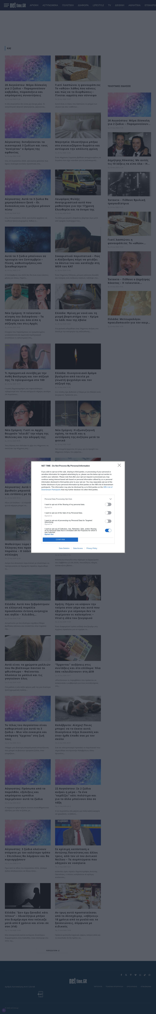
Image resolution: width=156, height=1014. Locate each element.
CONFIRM (60, 539)
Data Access (78, 548)
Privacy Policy (92, 548)
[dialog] (78, 507)
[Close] (120, 466)
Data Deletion (64, 548)
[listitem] (78, 499)
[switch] (108, 504)
